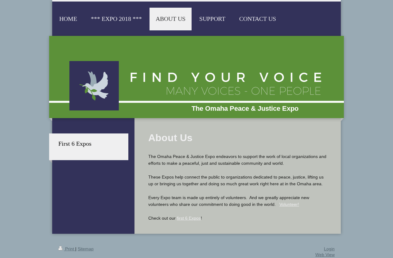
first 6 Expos (189, 218)
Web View (325, 254)
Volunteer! (289, 204)
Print (69, 248)
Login (329, 248)
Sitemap (86, 248)
